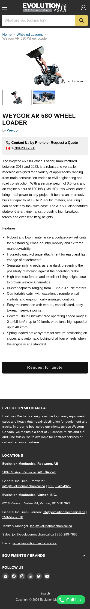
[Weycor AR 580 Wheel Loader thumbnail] (17, 97)
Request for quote (45, 367)
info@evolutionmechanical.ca (23, 486)
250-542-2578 (12, 517)
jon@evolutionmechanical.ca (33, 534)
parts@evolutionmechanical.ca (34, 543)
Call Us (73, 599)
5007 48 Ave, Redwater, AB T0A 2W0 (29, 472)
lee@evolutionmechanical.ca (51, 526)
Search (45, 593)
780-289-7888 (24, 148)
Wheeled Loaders (30, 34)
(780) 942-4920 (59, 486)
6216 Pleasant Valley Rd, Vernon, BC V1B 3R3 (36, 503)
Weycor (13, 130)
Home (7, 34)
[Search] (81, 20)
